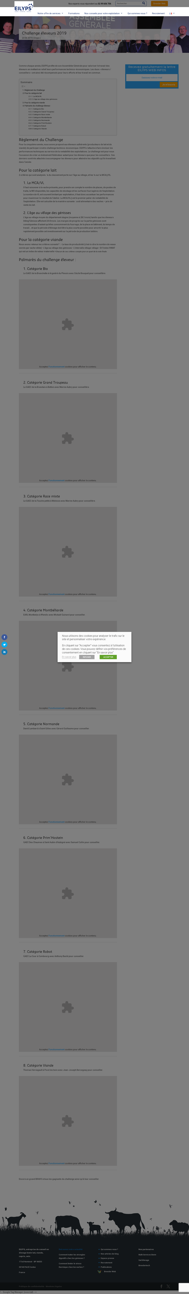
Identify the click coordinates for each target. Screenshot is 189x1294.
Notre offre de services (49, 13)
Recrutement (158, 13)
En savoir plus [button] (69, 656)
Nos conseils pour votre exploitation (102, 13)
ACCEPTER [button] (108, 657)
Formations (74, 13)
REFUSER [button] (87, 657)
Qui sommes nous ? (137, 13)
